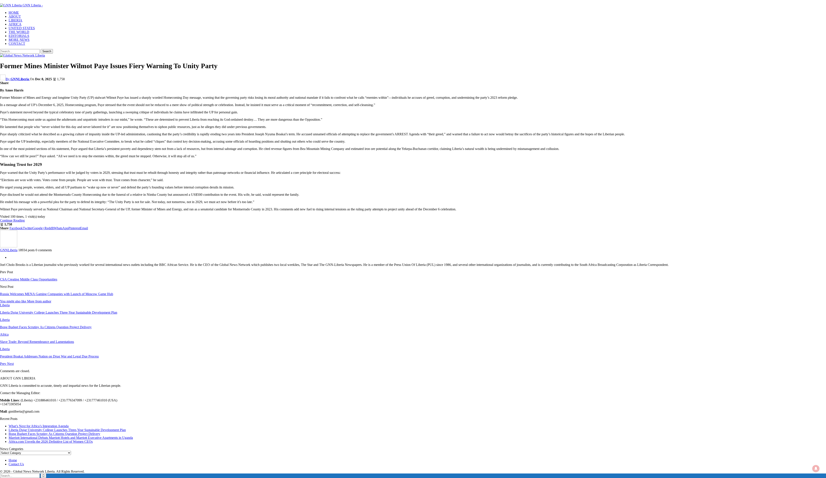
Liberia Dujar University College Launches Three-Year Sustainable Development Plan (67, 430)
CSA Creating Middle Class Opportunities (28, 279)
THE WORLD (19, 32)
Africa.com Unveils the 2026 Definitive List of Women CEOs (51, 441)
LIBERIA (15, 20)
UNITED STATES (22, 28)
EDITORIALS (19, 36)
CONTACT (17, 43)
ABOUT (15, 16)
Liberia (5, 305)
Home (13, 460)
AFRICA (15, 24)
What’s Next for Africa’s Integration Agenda (39, 426)
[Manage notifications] (815, 468)
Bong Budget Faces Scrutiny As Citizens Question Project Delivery (54, 434)
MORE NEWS (19, 40)
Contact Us (16, 464)
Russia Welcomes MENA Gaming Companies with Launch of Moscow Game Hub (56, 294)
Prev (3, 363)
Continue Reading (12, 220)
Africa (4, 334)
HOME (14, 12)
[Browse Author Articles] (8, 246)
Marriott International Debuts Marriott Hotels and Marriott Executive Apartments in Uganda (71, 437)
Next (10, 363)
